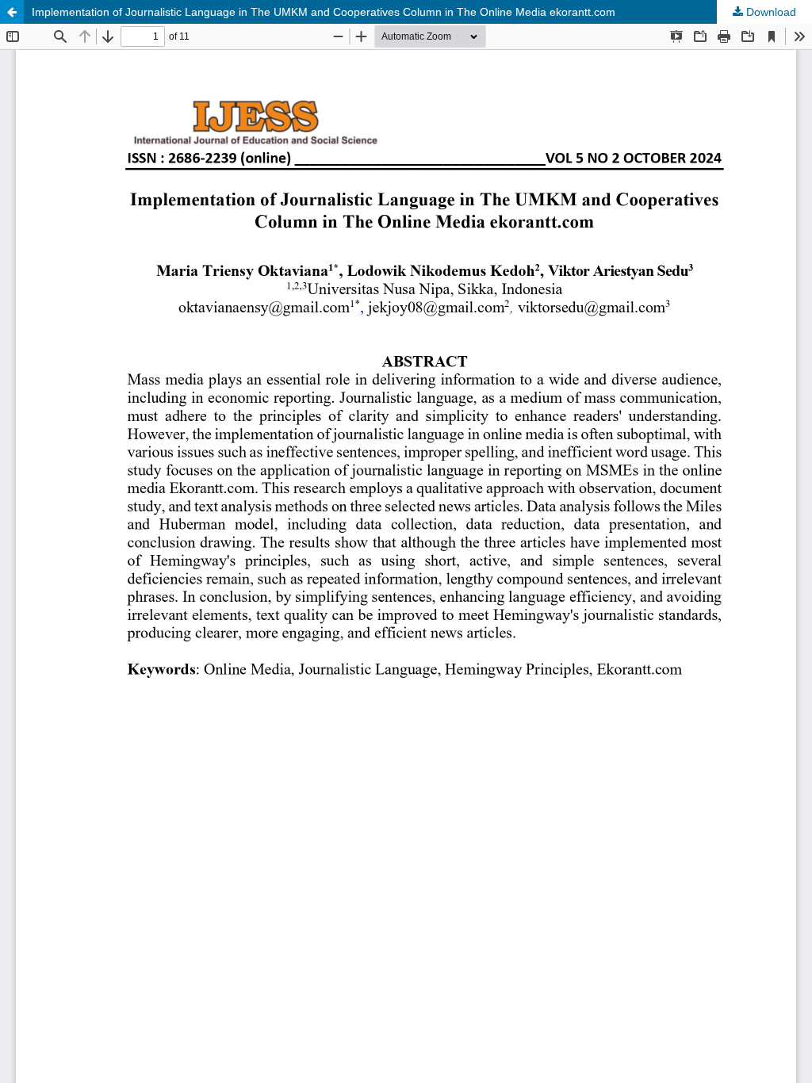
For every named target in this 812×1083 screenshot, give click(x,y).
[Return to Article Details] (12, 12)
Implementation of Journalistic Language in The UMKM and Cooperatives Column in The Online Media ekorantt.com (323, 12)
